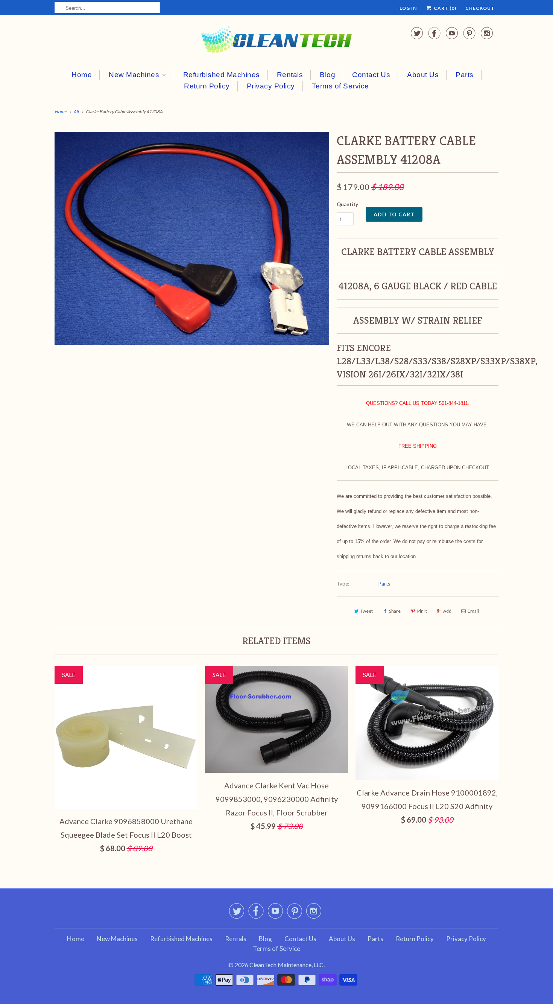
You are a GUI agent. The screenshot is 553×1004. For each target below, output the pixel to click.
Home (81, 75)
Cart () (444, 8)
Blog (327, 75)
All (76, 111)
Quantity (347, 204)
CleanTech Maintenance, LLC (286, 964)
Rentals (290, 75)
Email (473, 611)
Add (447, 611)
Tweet (366, 611)
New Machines (134, 75)
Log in (408, 8)
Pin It (422, 611)
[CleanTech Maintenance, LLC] (276, 41)
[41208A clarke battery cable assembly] (192, 238)
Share (395, 611)
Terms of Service (340, 86)
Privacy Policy (271, 86)
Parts (465, 75)
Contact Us (371, 75)
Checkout (480, 8)
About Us (423, 75)
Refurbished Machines (221, 75)
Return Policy (207, 86)
